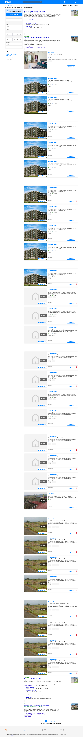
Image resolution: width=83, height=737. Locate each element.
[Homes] (24, 730)
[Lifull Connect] (10, 730)
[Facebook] (42, 730)
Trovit (6, 5)
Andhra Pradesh (11, 5)
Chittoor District (19, 5)
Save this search (14, 14)
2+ (14, 34)
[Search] (40, 2)
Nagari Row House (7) (9, 57)
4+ (20, 34)
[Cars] (26, 730)
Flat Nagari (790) (8, 53)
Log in (75, 2)
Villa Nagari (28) (8, 55)
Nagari (24, 5)
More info (12, 735)
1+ (10, 34)
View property (71, 66)
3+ (17, 34)
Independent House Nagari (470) (11, 54)
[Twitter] (45, 730)
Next (55, 721)
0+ (7, 34)
